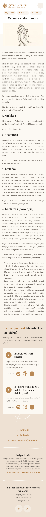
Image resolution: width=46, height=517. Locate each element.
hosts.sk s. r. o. (26, 497)
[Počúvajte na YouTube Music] (32, 373)
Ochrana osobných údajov (24, 440)
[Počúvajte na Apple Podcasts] (25, 373)
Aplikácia (24, 435)
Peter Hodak (26, 495)
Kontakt (24, 429)
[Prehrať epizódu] (9, 355)
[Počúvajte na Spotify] (18, 373)
